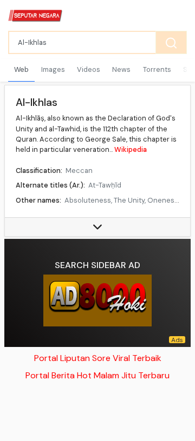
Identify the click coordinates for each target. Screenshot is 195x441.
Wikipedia (130, 149)
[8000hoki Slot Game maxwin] (97, 300)
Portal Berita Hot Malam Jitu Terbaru (97, 375)
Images (53, 69)
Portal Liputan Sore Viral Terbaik (97, 358)
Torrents (157, 69)
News (121, 69)
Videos (88, 69)
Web (21, 69)
